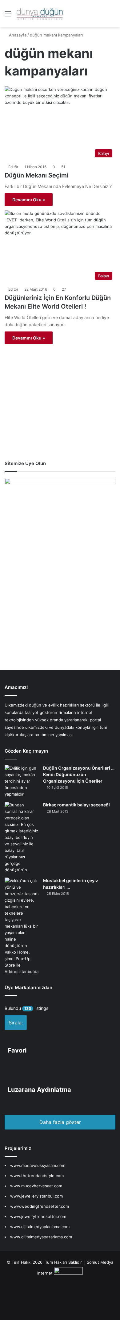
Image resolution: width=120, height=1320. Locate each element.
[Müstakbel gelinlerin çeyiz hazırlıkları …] (21, 926)
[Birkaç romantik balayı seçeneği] (21, 837)
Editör (13, 166)
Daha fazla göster (60, 1122)
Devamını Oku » (28, 199)
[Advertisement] (58, 410)
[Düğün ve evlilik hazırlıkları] (39, 13)
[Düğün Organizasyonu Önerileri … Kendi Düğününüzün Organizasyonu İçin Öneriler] (21, 781)
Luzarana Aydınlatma (39, 1089)
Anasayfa (17, 34)
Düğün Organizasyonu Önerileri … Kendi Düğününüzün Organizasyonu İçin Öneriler (78, 774)
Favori (17, 1050)
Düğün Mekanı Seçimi (36, 175)
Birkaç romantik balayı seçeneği (76, 804)
